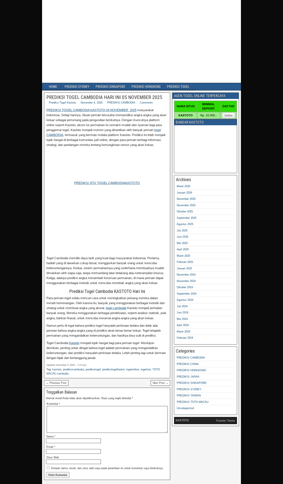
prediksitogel (93, 369)
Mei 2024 (182, 318)
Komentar (53, 403)
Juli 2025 (182, 230)
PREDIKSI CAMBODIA (121, 102)
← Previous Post (56, 382)
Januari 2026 (184, 192)
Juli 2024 (182, 306)
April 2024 (183, 325)
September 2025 (186, 217)
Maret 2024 (183, 331)
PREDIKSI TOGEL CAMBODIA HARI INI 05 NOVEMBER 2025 (104, 97)
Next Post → (160, 382)
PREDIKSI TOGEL (178, 87)
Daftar (229, 115)
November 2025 (186, 205)
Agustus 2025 (185, 224)
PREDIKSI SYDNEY (76, 87)
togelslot (146, 369)
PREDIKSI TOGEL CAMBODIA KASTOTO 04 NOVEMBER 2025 (91, 110)
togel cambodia (116, 308)
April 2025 (183, 249)
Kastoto (74, 343)
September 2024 (186, 293)
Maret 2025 (183, 255)
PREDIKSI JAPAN (188, 376)
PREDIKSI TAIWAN (189, 395)
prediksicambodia (73, 369)
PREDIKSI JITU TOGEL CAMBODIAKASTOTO (107, 183)
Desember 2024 (186, 274)
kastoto (56, 369)
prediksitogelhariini (113, 369)
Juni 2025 (182, 236)
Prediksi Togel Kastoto (62, 102)
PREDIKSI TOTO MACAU (192, 401)
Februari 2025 (185, 262)
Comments (146, 102)
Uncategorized (185, 408)
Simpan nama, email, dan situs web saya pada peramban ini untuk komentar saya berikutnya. (107, 468)
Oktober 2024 (185, 287)
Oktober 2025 (185, 211)
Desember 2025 (186, 198)
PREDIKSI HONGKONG (146, 87)
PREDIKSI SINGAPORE (110, 87)
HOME (53, 87)
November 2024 (186, 281)
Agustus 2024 (185, 299)
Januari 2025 (184, 268)
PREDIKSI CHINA (188, 364)
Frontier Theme (225, 421)
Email (50, 446)
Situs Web (52, 457)
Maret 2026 (183, 186)
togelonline (132, 369)
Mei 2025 (182, 243)
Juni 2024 (182, 312)
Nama (50, 436)
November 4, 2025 (92, 102)
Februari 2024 (185, 337)
